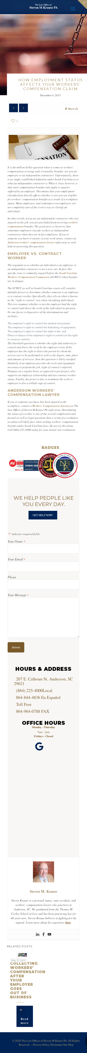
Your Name (16, 541)
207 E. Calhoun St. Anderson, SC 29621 (43, 681)
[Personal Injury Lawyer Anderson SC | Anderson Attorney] (43, 6)
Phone (12, 577)
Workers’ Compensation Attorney (51, 406)
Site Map (68, 1044)
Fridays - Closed (43, 736)
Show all (73, 109)
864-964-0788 (28, 711)
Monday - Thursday (43, 727)
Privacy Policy (41, 1044)
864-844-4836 (28, 697)
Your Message (18, 595)
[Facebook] (43, 934)
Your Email (16, 559)
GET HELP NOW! (43, 515)
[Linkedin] (37, 934)
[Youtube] (49, 934)
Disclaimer (56, 1044)
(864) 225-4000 (29, 690)
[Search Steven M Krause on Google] (39, 746)
